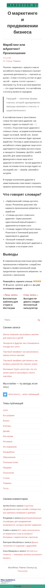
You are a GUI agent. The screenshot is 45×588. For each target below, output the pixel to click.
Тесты (6, 488)
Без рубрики (8, 415)
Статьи (9, 61)
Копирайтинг (9, 452)
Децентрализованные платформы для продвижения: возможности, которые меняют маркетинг (22, 521)
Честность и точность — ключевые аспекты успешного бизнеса (22, 554)
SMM (5, 410)
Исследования (10, 447)
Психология (8, 473)
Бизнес (6, 421)
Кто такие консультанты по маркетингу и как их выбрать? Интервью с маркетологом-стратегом (21, 533)
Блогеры (7, 426)
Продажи (7, 467)
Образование (9, 457)
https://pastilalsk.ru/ (6, 581)
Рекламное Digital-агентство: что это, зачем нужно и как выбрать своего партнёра (20, 372)
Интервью (7, 441)
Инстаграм (8, 436)
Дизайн (6, 431)
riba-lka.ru (26, 586)
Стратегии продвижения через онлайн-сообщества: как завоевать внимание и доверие (22, 509)
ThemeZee (22, 571)
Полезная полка (10, 462)
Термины (17, 61)
